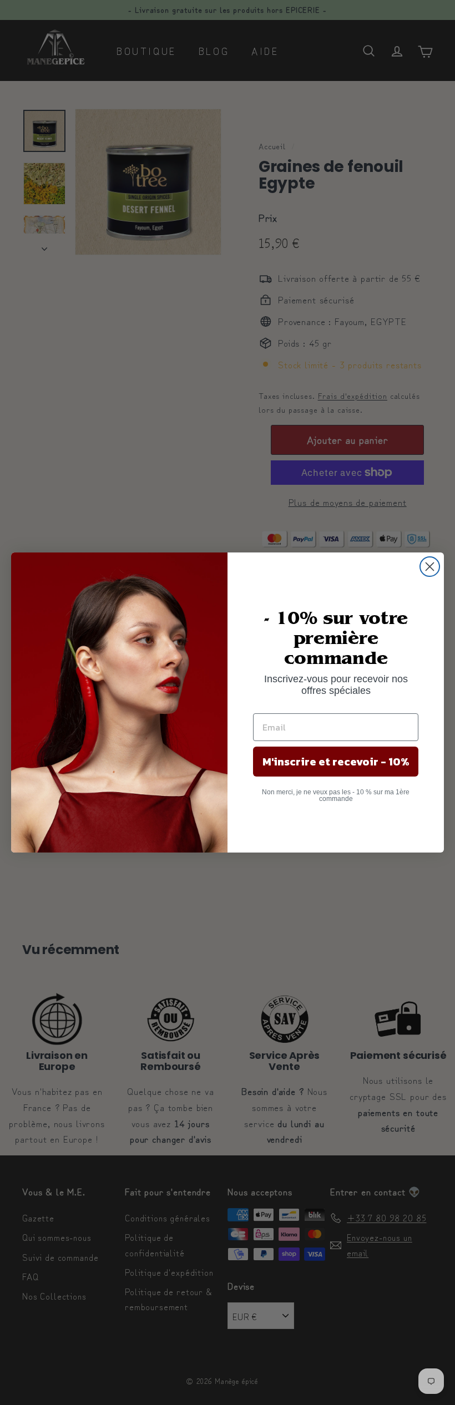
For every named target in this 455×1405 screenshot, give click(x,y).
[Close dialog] (429, 566)
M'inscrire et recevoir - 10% (336, 761)
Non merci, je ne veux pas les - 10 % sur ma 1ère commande (336, 795)
